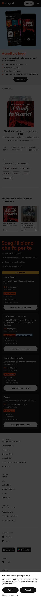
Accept (28, 590)
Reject (10, 590)
